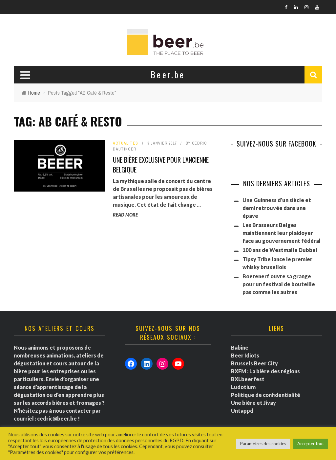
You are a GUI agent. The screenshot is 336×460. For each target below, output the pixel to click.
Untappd (242, 410)
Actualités (125, 143)
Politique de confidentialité (265, 395)
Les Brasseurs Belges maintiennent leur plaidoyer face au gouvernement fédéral (281, 233)
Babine (239, 347)
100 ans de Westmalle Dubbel (279, 250)
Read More (125, 215)
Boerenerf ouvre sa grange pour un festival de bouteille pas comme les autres (278, 284)
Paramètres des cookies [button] (263, 443)
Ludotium (243, 387)
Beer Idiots (245, 355)
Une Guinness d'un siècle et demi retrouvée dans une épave (276, 208)
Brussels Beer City (254, 363)
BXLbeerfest (247, 379)
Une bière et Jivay (253, 403)
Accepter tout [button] (310, 443)
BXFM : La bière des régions (265, 371)
